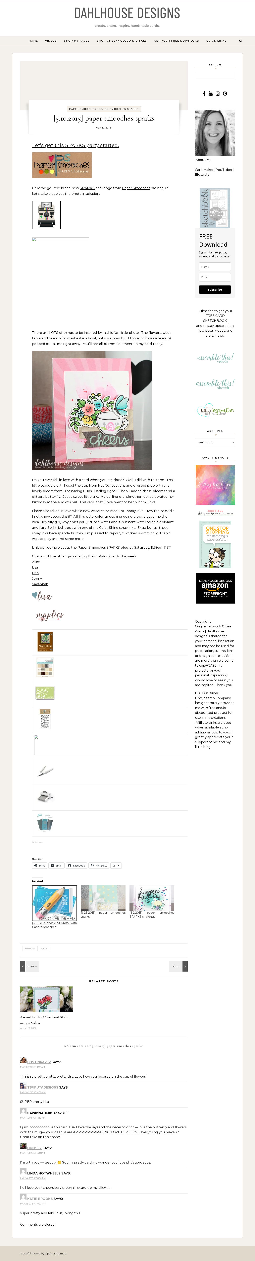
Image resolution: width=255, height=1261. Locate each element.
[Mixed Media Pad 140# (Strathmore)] (45, 650)
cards (44, 948)
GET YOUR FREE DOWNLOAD (176, 40)
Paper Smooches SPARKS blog (103, 547)
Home (33, 40)
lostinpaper (39, 1062)
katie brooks (40, 1199)
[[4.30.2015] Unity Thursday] (179, 966)
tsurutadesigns (42, 1087)
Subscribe (215, 289)
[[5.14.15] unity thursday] (29, 966)
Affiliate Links (206, 722)
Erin (35, 573)
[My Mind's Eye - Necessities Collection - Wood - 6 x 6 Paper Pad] (45, 676)
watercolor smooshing (103, 516)
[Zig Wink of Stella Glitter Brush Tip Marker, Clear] (45, 780)
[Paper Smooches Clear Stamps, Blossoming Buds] (45, 728)
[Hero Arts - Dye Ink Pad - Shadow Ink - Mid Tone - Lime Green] (45, 699)
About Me (204, 160)
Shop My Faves (77, 40)
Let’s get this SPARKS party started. (75, 145)
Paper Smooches (82, 109)
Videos (51, 40)
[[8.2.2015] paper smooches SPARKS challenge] (151, 898)
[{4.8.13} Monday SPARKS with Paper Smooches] (54, 903)
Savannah (40, 584)
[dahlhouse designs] (127, 18)
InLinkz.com (37, 842)
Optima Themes (55, 1253)
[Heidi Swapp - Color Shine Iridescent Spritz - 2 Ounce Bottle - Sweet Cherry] (130, 754)
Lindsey (34, 1148)
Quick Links (216, 40)
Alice (36, 562)
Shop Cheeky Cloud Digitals (122, 40)
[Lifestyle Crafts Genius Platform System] (45, 831)
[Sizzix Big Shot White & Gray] (45, 805)
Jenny (37, 578)
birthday (30, 948)
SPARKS (87, 188)
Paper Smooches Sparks (119, 109)
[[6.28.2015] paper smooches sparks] (103, 898)
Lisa (35, 567)
